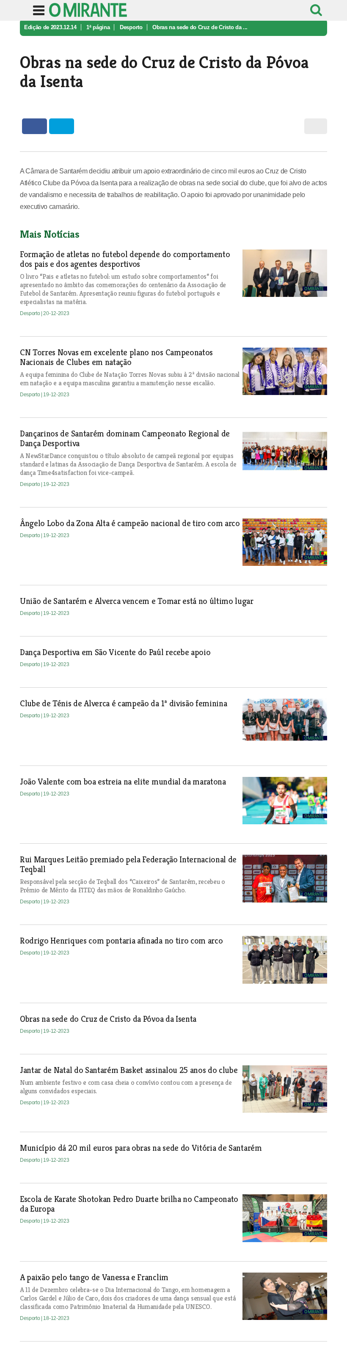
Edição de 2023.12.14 (50, 27)
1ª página (98, 27)
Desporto (131, 27)
